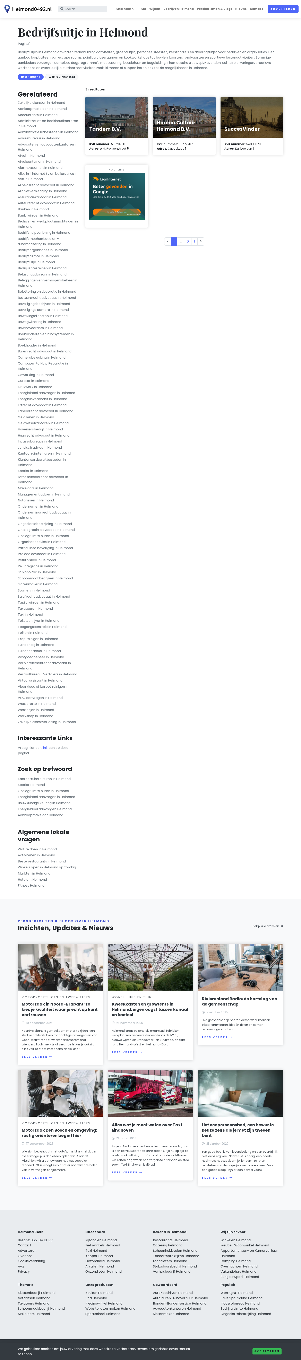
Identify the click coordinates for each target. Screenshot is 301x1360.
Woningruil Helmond (237, 1292)
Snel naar (123, 9)
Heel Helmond (30, 76)
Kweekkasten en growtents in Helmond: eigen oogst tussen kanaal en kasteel (150, 1009)
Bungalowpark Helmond (240, 1276)
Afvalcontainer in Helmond (39, 161)
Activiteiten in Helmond (36, 855)
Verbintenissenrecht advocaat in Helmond (44, 666)
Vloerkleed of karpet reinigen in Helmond (43, 689)
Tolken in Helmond (33, 632)
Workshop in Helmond (35, 716)
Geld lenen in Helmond (36, 417)
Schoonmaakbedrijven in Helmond (45, 578)
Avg (21, 1266)
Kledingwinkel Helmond (103, 1303)
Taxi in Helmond (30, 614)
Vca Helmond (96, 1298)
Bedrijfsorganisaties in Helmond (43, 250)
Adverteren (283, 9)
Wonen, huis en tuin (132, 997)
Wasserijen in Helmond (36, 710)
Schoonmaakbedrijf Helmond (41, 1308)
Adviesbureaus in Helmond (39, 138)
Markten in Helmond (34, 873)
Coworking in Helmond (36, 374)
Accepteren (267, 1351)
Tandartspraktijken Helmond (176, 1256)
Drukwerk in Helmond (35, 387)
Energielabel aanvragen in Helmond (46, 393)
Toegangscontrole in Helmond (42, 626)
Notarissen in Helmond (36, 500)
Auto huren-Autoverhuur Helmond (180, 1298)
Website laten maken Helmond (110, 1308)
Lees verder (35, 1057)
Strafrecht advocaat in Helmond (44, 596)
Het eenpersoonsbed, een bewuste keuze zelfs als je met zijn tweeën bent (238, 1130)
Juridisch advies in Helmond (40, 447)
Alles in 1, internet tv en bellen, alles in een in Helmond (47, 176)
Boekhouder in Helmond (37, 345)
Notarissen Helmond (34, 1298)
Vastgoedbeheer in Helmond (41, 657)
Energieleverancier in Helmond (42, 399)
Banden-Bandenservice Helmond (179, 1303)
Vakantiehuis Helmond (238, 1271)
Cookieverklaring (31, 1261)
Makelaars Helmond (34, 1313)
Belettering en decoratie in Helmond (47, 291)
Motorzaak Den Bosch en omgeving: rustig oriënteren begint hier (59, 1132)
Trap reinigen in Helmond (38, 639)
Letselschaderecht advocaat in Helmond (43, 480)
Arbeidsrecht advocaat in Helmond (46, 185)
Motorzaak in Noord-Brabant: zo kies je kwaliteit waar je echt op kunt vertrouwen (60, 1009)
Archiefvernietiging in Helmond (42, 191)
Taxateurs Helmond (33, 1303)
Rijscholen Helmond (101, 1240)
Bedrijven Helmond (178, 9)
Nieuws (241, 9)
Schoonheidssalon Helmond (175, 1250)
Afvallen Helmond (99, 1266)
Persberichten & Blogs (214, 9)
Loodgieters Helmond (170, 1261)
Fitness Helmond (31, 885)
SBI (143, 9)
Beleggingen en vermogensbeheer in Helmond (47, 283)
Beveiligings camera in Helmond (43, 309)
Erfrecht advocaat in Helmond (42, 405)
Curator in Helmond (33, 380)
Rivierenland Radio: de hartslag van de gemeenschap (239, 1001)
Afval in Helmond (31, 155)
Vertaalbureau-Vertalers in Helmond (47, 674)
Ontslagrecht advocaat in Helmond (46, 529)
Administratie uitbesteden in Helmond (48, 132)
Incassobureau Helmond (240, 1303)
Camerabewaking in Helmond (42, 357)
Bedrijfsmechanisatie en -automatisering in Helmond (39, 241)
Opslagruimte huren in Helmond (43, 536)
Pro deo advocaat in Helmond (42, 554)
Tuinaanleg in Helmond (36, 644)
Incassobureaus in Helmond (40, 441)
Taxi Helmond (96, 1250)
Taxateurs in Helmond (35, 608)
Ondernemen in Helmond (38, 506)
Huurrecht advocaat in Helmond (43, 435)
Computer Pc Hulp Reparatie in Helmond (43, 366)
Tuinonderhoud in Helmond (39, 651)
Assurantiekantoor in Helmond (42, 197)
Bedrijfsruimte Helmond (239, 1308)
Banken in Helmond (33, 209)
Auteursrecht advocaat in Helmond (46, 203)
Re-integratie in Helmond (38, 566)
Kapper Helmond (99, 1256)
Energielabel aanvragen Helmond (45, 809)
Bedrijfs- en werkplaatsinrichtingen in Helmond (48, 224)
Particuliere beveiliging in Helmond (45, 548)
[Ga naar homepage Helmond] (27, 9)
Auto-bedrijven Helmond (173, 1292)
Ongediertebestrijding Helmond (246, 1313)
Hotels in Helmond (32, 879)
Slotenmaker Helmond (171, 1313)
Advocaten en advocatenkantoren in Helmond (47, 147)
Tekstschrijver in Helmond (38, 620)
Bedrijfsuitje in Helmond (36, 262)
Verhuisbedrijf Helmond (171, 1271)
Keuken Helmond (99, 1292)
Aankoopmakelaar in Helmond (42, 108)
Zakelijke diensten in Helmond (41, 102)
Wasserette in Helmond (37, 703)
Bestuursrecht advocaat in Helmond (47, 297)
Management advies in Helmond (44, 494)
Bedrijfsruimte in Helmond (38, 256)
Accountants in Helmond (38, 115)
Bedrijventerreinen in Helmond (42, 268)
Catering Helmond (167, 1245)
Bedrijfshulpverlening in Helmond (44, 232)
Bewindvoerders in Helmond (40, 328)
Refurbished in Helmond (37, 560)
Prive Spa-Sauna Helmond (242, 1298)
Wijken (154, 9)
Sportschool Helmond (102, 1313)
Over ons (25, 1256)
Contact (256, 9)
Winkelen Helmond (236, 1240)
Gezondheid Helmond (102, 1261)
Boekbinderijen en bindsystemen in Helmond (46, 337)
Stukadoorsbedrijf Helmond (175, 1266)
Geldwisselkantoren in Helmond (43, 423)
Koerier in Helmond (33, 470)
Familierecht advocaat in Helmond (45, 411)
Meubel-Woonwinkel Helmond (245, 1245)
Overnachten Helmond (239, 1266)
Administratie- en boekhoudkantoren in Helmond (48, 124)
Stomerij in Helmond (34, 590)
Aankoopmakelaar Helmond (40, 815)
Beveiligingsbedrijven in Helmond (44, 303)
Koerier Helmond (31, 784)
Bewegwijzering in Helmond (39, 321)
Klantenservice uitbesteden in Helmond (42, 462)
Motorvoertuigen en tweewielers (56, 997)
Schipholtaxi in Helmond (37, 572)
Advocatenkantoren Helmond (177, 1308)
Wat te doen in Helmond (37, 849)
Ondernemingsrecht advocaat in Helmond (44, 515)
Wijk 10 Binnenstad (62, 77)
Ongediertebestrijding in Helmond (45, 523)
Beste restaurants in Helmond (42, 861)
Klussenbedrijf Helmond (36, 1292)
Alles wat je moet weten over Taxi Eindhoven (147, 1127)
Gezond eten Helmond (103, 1271)
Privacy (24, 1271)
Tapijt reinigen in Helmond (38, 602)
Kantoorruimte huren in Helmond (44, 453)
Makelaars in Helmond (35, 488)
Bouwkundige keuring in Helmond (44, 803)
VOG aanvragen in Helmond (40, 697)
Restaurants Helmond (170, 1240)
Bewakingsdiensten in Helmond (43, 316)
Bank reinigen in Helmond (38, 215)
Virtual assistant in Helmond (40, 680)
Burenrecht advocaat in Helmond (44, 351)
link (45, 747)
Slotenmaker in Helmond (38, 584)
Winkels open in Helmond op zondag (47, 867)
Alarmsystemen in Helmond (40, 167)
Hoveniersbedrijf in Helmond (40, 429)
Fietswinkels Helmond (102, 1245)
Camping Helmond (236, 1261)
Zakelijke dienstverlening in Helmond (47, 722)
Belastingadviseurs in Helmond (42, 274)
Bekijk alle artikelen (266, 926)
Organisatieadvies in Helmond (42, 541)
